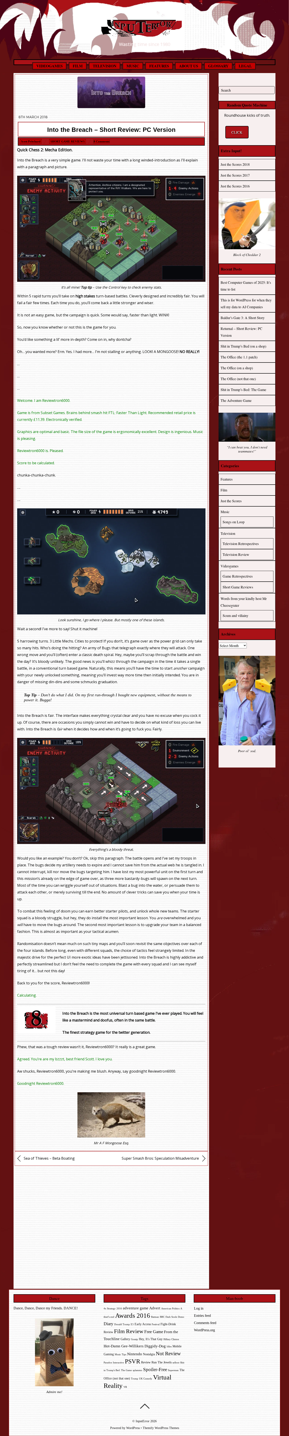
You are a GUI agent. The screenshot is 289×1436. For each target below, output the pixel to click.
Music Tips (120, 1354)
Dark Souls (171, 1317)
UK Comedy (145, 1378)
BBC (162, 1317)
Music (132, 66)
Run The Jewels (161, 1362)
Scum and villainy (235, 615)
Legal (245, 66)
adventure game (135, 1308)
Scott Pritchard (30, 141)
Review (146, 1362)
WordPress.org (204, 1330)
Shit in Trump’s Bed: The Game (243, 389)
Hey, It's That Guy (151, 1339)
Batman (155, 1317)
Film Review (128, 1331)
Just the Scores (231, 500)
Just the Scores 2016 (235, 186)
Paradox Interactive (114, 1362)
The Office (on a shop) (237, 367)
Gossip (134, 1339)
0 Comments (102, 141)
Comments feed (205, 1323)
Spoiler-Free (155, 1369)
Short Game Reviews (67, 141)
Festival (156, 1324)
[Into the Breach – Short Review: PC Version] (111, 106)
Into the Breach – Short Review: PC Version (111, 129)
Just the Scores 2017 (235, 175)
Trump (134, 1378)
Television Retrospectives (241, 543)
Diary (108, 1323)
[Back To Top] (144, 1406)
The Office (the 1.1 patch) (239, 357)
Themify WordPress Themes (161, 1428)
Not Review (168, 1353)
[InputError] (144, 33)
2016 (119, 1308)
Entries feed (202, 1316)
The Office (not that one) (238, 378)
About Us (188, 66)
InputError (142, 1421)
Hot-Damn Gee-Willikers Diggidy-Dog (135, 1346)
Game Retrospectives (238, 576)
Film (78, 66)
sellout (175, 1362)
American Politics (170, 1308)
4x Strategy (110, 1308)
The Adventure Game (236, 400)
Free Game (153, 1331)
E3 (132, 1324)
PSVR (132, 1361)
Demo (181, 1317)
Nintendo (134, 1354)
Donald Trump (122, 1324)
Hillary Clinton (171, 1339)
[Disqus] (111, 1225)
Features (159, 66)
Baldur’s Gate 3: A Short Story (243, 317)
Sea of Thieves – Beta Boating (49, 1158)
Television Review (236, 554)
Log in (198, 1308)
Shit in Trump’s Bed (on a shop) (243, 346)
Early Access (143, 1324)
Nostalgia (149, 1354)
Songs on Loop (234, 521)
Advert (154, 1308)
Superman (173, 1370)
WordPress (133, 1428)
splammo (137, 1370)
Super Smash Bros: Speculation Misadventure (161, 1158)
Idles (169, 1346)
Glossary (218, 66)
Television (104, 66)
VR (125, 1387)
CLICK (236, 132)
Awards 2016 (132, 1315)
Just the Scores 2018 (235, 164)
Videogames (49, 66)
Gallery (125, 1339)
